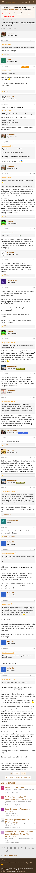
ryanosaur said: (6, 71)
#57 (34, 600)
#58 (34, 649)
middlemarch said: (7, 402)
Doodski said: (6, 604)
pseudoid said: (6, 146)
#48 (34, 288)
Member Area (13, 813)
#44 (34, 142)
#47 (34, 260)
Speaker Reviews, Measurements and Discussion (19, 790)
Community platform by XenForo (17, 868)
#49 (34, 339)
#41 (34, 40)
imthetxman (8, 789)
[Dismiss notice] (33, 8)
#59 (34, 675)
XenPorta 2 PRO (5, 871)
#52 (34, 438)
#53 (34, 457)
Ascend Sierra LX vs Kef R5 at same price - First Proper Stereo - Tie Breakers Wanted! (19, 834)
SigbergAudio (9, 824)
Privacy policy (24, 863)
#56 (34, 549)
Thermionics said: (7, 491)
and (9, 536)
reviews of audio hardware (12, 10)
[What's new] (30, 2)
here (7, 14)
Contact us (4, 863)
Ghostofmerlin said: (8, 653)
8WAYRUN (22, 871)
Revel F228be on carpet (14, 787)
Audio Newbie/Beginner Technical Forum (19, 839)
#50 (34, 374)
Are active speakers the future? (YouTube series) (17, 820)
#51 (34, 398)
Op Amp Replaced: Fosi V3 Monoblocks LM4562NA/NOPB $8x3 (19, 798)
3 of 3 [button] (23, 774)
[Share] (31, 40)
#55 (34, 527)
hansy (6, 813)
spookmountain (9, 838)
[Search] (34, 2)
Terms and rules (14, 863)
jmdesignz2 (8, 801)
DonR (4, 28)
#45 (34, 173)
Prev (17, 774)
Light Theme (6, 860)
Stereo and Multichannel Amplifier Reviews (18, 802)
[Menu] (2, 2)
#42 (34, 67)
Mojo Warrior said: (7, 343)
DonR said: (5, 44)
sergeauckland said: (8, 553)
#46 (34, 229)
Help (31, 863)
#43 (34, 104)
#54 (34, 487)
